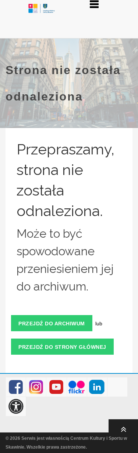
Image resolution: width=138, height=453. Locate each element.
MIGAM (117, 387)
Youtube (56, 387)
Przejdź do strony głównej (62, 347)
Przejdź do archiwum (51, 323)
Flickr (76, 387)
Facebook (16, 387)
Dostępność (16, 406)
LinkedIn (97, 387)
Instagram (36, 387)
